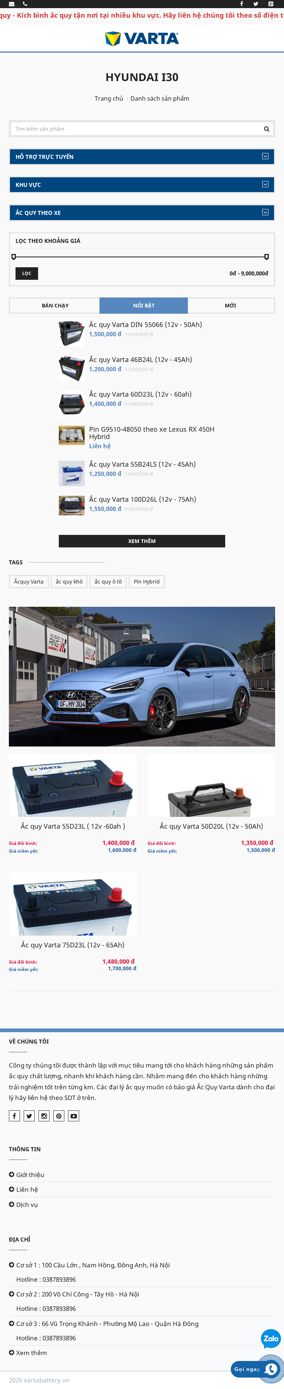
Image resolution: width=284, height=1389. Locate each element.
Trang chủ (109, 98)
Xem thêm (142, 540)
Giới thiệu (30, 1174)
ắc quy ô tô (108, 581)
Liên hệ (27, 1189)
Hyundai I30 (142, 76)
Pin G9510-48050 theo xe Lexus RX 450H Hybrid (151, 433)
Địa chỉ (19, 1239)
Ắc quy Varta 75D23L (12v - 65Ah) (72, 944)
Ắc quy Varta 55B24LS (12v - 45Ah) (142, 464)
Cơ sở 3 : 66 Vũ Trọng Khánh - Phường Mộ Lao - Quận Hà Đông (107, 1323)
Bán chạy (55, 305)
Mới (230, 305)
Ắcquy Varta (29, 581)
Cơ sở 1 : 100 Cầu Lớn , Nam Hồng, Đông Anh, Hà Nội (93, 1265)
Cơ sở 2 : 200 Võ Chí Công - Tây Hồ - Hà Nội (77, 1294)
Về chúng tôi (29, 1041)
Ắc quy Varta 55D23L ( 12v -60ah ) (73, 826)
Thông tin (25, 1149)
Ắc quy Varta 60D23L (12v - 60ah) (140, 394)
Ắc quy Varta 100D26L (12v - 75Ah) (142, 499)
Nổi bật (144, 305)
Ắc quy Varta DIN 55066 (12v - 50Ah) (145, 324)
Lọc (26, 273)
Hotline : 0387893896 (46, 1279)
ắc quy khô (69, 581)
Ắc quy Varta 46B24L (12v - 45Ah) (140, 359)
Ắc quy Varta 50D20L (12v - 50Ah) (211, 826)
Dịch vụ (27, 1204)
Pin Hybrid (147, 581)
